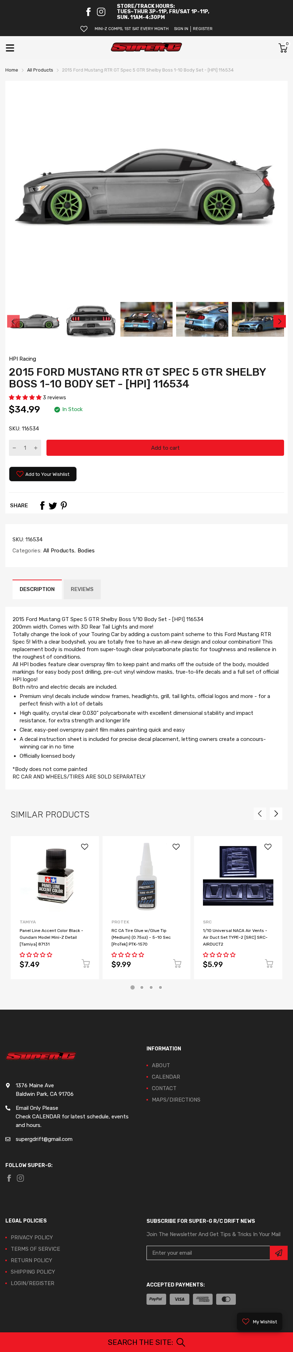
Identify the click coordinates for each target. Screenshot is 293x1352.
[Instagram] (101, 12)
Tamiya (28, 921)
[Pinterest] (63, 505)
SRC (207, 921)
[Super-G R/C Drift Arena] (146, 47)
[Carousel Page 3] (151, 987)
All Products (57, 550)
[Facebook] (88, 12)
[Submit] (279, 1253)
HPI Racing (22, 359)
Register (203, 28)
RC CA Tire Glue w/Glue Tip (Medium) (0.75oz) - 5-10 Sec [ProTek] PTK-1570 (141, 937)
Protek (120, 921)
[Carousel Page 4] (160, 987)
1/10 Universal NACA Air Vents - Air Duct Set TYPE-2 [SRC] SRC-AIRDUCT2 (235, 937)
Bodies (85, 550)
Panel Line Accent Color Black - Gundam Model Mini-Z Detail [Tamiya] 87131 (51, 937)
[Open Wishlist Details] (84, 29)
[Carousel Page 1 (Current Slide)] (132, 987)
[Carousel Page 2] (142, 987)
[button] (26, 397)
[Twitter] (53, 505)
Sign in (181, 28)
